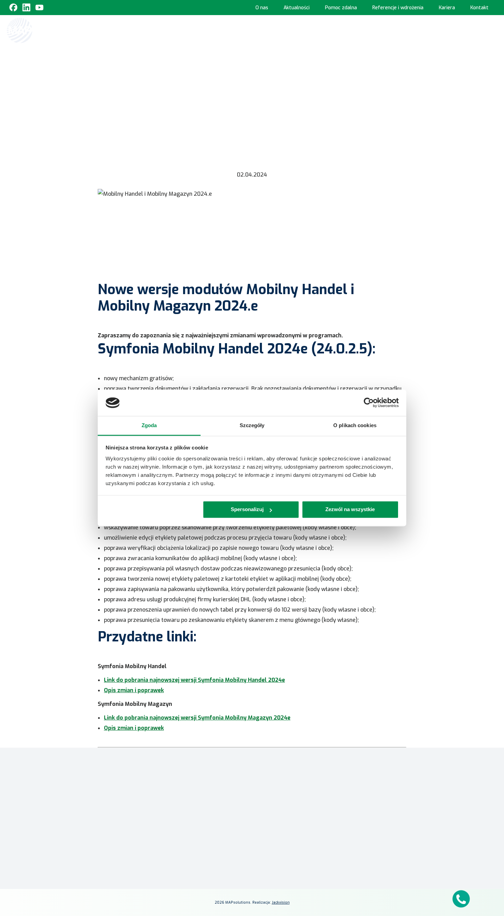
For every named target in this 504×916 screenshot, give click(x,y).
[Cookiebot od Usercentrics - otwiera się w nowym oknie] (369, 403)
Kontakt (479, 7)
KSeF (181, 30)
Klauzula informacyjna (377, 793)
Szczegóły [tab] (252, 425)
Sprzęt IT (465, 60)
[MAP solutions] (42, 30)
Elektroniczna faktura (280, 799)
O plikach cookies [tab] (354, 425)
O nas (261, 7)
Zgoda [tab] (149, 425)
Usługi (461, 30)
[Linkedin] (26, 7)
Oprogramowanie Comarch (228, 30)
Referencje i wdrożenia (397, 7)
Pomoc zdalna (341, 7)
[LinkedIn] (375, 835)
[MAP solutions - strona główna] (106, 791)
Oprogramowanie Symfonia (405, 30)
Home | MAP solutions (141, 30)
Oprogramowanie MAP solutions (316, 30)
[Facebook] (13, 7)
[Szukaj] (491, 30)
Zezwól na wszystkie (350, 510)
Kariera (447, 7)
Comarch (179, 779)
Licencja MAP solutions (281, 819)
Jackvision (281, 902)
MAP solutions (185, 789)
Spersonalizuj (247, 510)
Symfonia (179, 799)
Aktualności (297, 7)
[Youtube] (39, 7)
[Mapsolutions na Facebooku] (358, 835)
